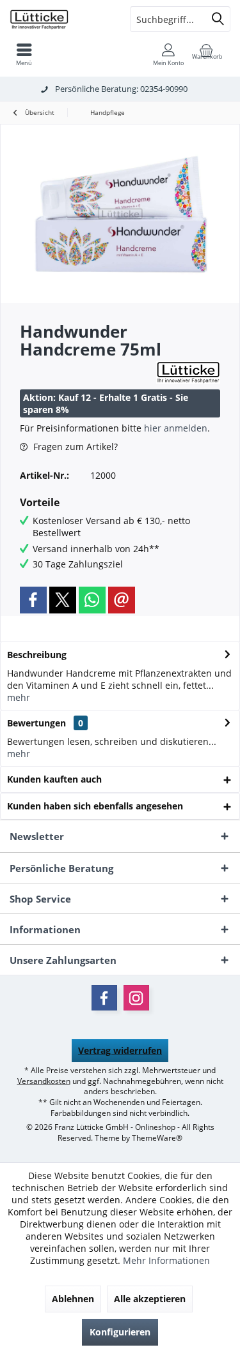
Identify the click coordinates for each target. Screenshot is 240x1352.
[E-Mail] (121, 600)
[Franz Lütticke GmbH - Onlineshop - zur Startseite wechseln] (60, 19)
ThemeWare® (157, 1137)
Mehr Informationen (166, 1260)
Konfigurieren (120, 1332)
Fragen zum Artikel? (74, 446)
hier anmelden (175, 428)
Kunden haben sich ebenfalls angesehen (95, 806)
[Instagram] (136, 997)
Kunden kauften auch (54, 779)
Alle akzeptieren (150, 1299)
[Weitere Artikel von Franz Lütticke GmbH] (188, 372)
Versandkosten (43, 1081)
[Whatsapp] (92, 600)
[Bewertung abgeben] (86, 366)
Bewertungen (36, 723)
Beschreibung (37, 655)
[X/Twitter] (62, 600)
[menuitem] (24, 54)
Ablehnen (73, 1299)
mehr (18, 697)
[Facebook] (33, 600)
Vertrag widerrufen (120, 1050)
